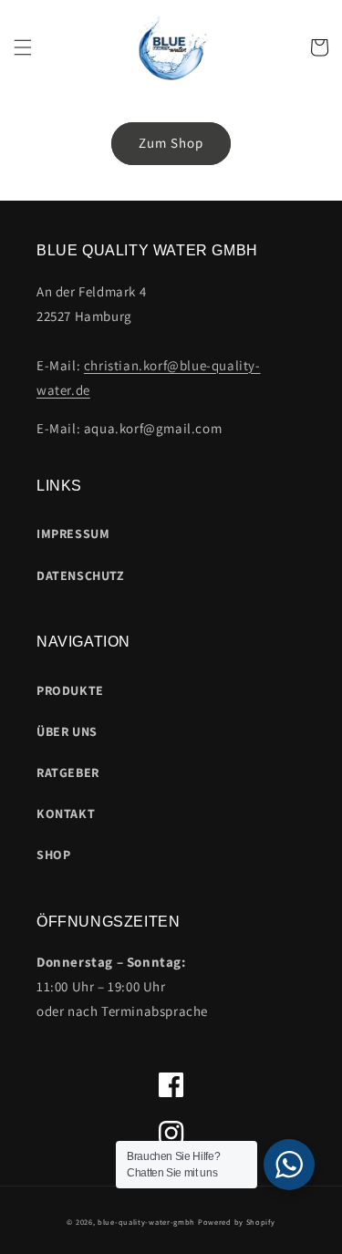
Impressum (72, 533)
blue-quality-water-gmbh (146, 1222)
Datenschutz (80, 575)
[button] (23, 47)
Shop (53, 854)
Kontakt (65, 813)
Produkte (70, 690)
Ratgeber (67, 772)
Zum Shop (171, 142)
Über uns (67, 731)
